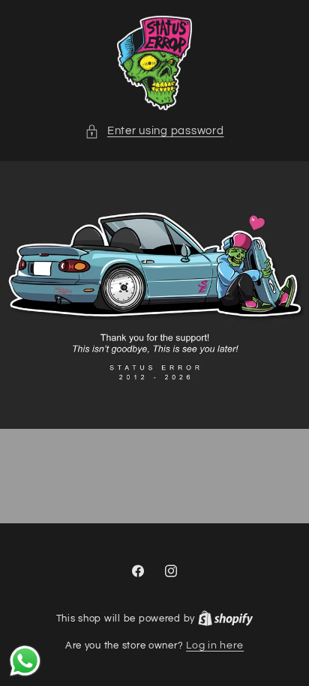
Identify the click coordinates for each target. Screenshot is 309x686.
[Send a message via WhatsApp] (25, 661)
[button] (154, 131)
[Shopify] (226, 618)
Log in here (215, 645)
